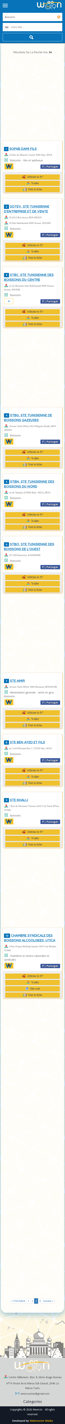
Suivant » (48, 1301)
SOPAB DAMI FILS (21, 148)
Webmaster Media (41, 1420)
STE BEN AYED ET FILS (25, 742)
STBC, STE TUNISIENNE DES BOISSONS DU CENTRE (29, 277)
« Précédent (18, 1301)
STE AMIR (15, 680)
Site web (34, 988)
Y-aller (35, 183)
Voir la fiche (34, 189)
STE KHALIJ (17, 800)
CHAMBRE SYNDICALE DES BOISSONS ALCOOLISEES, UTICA (29, 937)
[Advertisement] (32, 97)
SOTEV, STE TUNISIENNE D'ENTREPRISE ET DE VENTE (26, 208)
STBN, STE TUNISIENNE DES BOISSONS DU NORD (29, 483)
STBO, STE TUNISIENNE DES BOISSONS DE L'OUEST (29, 546)
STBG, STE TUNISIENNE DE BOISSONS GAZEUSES (28, 417)
